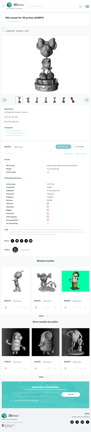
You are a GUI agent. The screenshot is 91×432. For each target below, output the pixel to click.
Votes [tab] (27, 31)
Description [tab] (10, 31)
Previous (13, 100)
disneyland (57, 229)
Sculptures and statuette (14, 21)
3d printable (77, 229)
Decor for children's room (14, 135)
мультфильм (66, 232)
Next (78, 100)
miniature (43, 229)
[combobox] (52, 6)
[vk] (30, 241)
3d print (38, 234)
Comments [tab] (19, 31)
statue (12, 229)
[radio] (5, 153)
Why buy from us (81, 153)
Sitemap (87, 413)
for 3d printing (15, 234)
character (24, 234)
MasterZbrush (25, 250)
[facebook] (12, 241)
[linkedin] (26, 241)
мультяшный (14, 232)
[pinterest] (21, 241)
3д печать (31, 234)
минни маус (47, 232)
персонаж (23, 232)
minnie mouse (26, 229)
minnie (17, 229)
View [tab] (3, 31)
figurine (50, 229)
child (63, 229)
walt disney (35, 229)
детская (75, 232)
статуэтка (45, 234)
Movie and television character (15, 133)
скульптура (38, 232)
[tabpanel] (45, 146)
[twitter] (17, 241)
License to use (68, 153)
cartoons (69, 229)
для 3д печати (57, 232)
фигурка (81, 232)
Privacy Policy (35, 400)
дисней (30, 232)
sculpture (52, 234)
